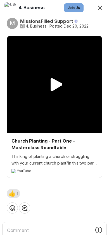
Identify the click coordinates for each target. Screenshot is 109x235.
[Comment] (24, 208)
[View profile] (10, 7)
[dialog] (54, 117)
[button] (13, 193)
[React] (12, 208)
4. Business (36, 26)
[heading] (32, 7)
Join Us (74, 8)
